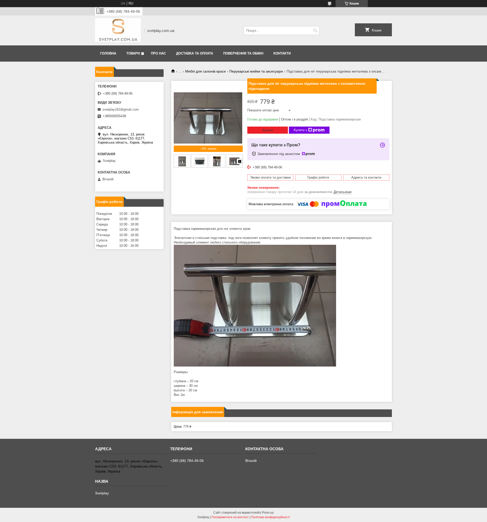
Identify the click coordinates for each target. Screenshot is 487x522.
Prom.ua (268, 512)
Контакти (282, 53)
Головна (108, 53)
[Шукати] (315, 30)
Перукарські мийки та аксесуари (256, 71)
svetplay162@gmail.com (120, 109)
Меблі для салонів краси (205, 71)
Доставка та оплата (194, 53)
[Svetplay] (118, 30)
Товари (133, 53)
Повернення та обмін (243, 53)
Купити (267, 130)
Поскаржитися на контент (230, 517)
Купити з (300, 130)
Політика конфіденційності (270, 517)
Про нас (158, 53)
